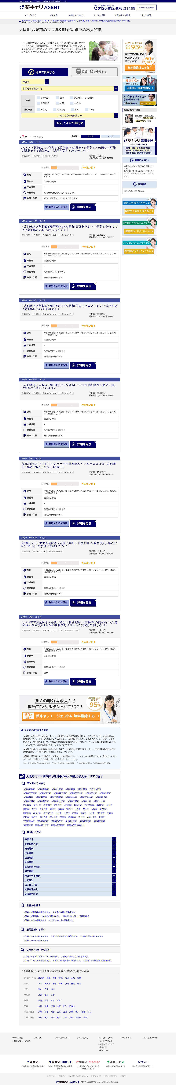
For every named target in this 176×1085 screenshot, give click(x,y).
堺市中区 (37, 805)
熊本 (59, 1017)
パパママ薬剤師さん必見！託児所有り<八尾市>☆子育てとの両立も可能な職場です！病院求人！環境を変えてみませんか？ (68, 149)
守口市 (69, 809)
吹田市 (34, 809)
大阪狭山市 (91, 817)
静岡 (46, 1000)
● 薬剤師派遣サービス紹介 (21, 1041)
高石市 (34, 817)
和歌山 (72, 1006)
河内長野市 (48, 813)
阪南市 (102, 817)
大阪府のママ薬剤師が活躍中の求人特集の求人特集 (111, 21)
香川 (77, 1012)
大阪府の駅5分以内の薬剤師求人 (67, 960)
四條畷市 (72, 817)
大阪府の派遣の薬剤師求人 (91, 936)
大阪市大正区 (95, 789)
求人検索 (53, 15)
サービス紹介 (30, 15)
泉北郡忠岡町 (71, 821)
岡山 (53, 1012)
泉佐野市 (103, 809)
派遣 (77, 109)
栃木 (79, 983)
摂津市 (26, 817)
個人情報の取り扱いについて (79, 1076)
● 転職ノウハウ (104, 1050)
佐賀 (46, 1017)
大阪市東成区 (91, 793)
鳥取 (40, 1012)
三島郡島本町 (29, 821)
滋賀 (59, 1006)
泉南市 (63, 817)
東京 (40, 983)
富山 (40, 989)
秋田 (67, 978)
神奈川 (47, 983)
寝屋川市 (37, 813)
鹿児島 (78, 1017)
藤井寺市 (43, 817)
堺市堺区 (27, 805)
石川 (46, 989)
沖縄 (85, 1017)
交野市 (81, 817)
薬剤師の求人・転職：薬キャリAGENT (36, 21)
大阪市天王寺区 (30, 793)
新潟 (40, 995)
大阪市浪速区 (45, 793)
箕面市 (83, 813)
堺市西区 (57, 805)
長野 (53, 995)
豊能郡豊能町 (43, 821)
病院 (61, 98)
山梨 (46, 995)
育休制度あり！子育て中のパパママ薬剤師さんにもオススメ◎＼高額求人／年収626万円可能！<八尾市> (68, 465)
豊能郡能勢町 (57, 821)
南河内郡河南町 (58, 825)
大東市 (67, 813)
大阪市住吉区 (71, 797)
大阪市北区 (86, 801)
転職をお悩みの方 (76, 15)
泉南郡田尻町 (99, 821)
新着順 (90, 136)
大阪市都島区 (29, 789)
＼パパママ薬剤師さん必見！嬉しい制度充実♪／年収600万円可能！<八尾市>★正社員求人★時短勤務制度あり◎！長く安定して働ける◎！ (69, 623)
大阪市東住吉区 (86, 797)
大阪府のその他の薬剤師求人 (61, 920)
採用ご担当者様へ (110, 1076)
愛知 (40, 1000)
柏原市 (91, 813)
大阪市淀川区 (29, 801)
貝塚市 (61, 809)
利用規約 (62, 1076)
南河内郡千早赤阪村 (76, 825)
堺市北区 (78, 805)
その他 (77, 103)
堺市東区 (47, 805)
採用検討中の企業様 (150, 1038)
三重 (59, 1000)
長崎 (53, 1017)
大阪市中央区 (99, 801)
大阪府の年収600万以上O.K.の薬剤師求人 (41, 956)
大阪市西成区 (101, 797)
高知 (89, 1012)
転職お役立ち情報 (122, 15)
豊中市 (109, 805)
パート (92, 109)
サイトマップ (51, 1076)
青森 (48, 978)
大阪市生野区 (105, 793)
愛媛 (83, 1012)
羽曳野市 (101, 813)
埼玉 (61, 983)
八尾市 (94, 809)
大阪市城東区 (41, 797)
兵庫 (46, 1006)
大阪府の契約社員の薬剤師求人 (64, 936)
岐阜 (53, 1000)
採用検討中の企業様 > (146, 7)
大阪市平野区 (73, 801)
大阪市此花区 (57, 789)
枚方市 (77, 809)
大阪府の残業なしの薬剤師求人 (74, 956)
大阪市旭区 (28, 797)
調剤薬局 (44, 98)
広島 (59, 1012)
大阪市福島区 (43, 789)
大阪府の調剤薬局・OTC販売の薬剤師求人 (41, 916)
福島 (79, 978)
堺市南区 (68, 805)
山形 (73, 978)
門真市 (110, 813)
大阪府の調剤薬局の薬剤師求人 (36, 912)
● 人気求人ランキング (106, 1044)
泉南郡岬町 (28, 825)
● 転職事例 (102, 1047)
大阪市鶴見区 (43, 801)
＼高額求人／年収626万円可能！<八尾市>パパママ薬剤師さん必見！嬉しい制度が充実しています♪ (69, 386)
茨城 (67, 983)
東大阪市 (54, 817)
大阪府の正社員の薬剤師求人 (35, 936)
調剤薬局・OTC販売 (83, 98)
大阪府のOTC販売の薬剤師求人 (76, 916)
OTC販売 (45, 103)
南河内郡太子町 (42, 825)
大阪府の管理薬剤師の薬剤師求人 (97, 960)
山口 (65, 1012)
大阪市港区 (82, 789)
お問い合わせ (96, 1076)
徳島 (71, 1012)
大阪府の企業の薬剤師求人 (34, 920)
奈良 (65, 1006)
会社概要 (123, 1076)
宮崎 (71, 1017)
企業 (61, 103)
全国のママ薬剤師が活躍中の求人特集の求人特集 (71, 21)
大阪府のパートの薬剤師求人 (35, 940)
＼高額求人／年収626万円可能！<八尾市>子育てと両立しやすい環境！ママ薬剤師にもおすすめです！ (69, 307)
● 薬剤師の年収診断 (105, 1041)
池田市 (26, 809)
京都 (53, 1006)
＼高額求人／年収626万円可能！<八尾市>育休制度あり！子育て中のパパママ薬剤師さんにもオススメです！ (69, 228)
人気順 (111, 136)
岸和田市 (100, 805)
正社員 (43, 109)
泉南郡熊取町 (85, 821)
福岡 (40, 1017)
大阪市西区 (70, 789)
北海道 (41, 978)
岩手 (55, 978)
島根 (46, 1012)
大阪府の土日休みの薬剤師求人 (36, 960)
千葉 (55, 983)
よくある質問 (99, 15)
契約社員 (61, 109)
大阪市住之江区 (58, 801)
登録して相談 (145, 15)
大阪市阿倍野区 (56, 797)
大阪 (40, 1006)
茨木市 (86, 809)
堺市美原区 (89, 805)
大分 (65, 1017)
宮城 (61, 978)
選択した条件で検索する (69, 123)
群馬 (73, 983)
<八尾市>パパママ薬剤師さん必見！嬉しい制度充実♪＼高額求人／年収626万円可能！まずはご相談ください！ (69, 544)
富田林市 (27, 813)
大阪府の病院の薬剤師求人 (64, 912)
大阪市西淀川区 (60, 793)
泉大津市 (43, 809)
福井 (53, 989)
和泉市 (75, 813)
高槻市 (53, 809)
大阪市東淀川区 (76, 793)
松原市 (58, 813)
